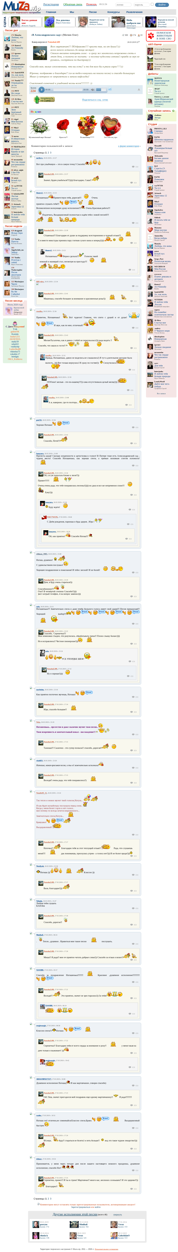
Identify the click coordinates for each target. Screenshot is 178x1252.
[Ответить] (133, 167)
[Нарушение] (139, 89)
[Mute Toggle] (93, 90)
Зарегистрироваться (80, 1207)
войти (98, 1207)
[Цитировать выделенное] (137, 167)
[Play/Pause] (42, 90)
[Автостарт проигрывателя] (110, 89)
